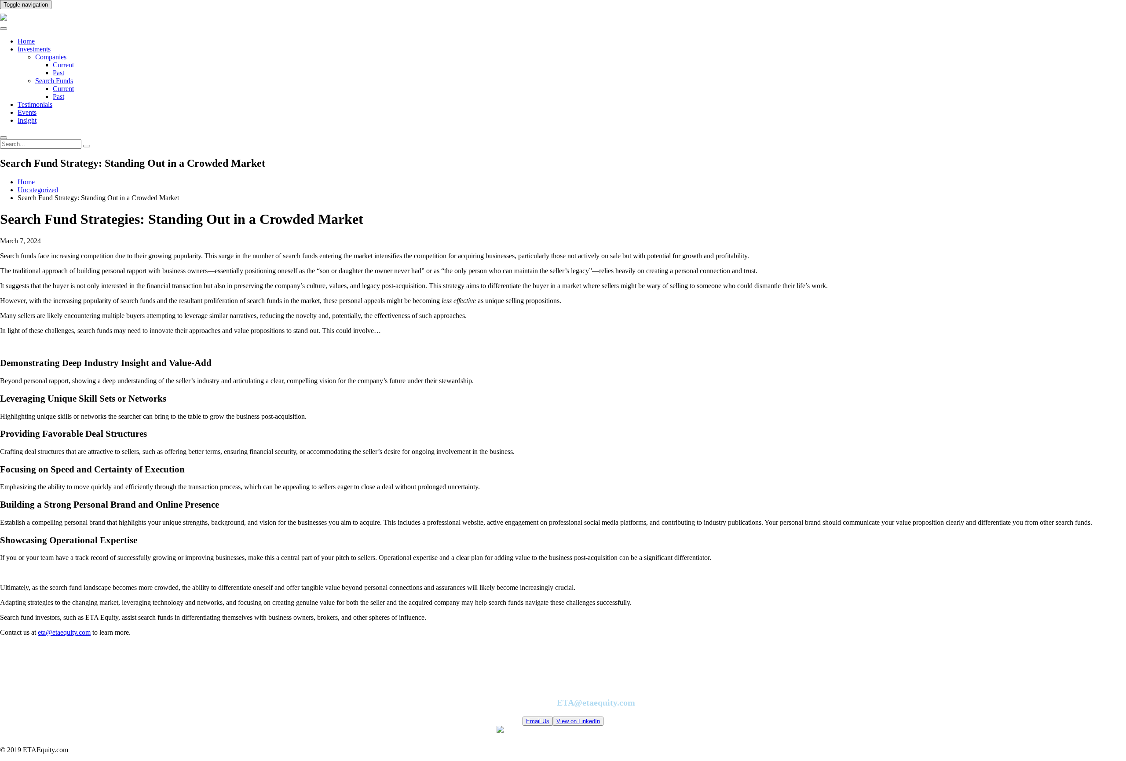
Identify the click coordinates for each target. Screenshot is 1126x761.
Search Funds (54, 80)
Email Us (537, 721)
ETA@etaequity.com (596, 702)
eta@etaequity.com (64, 632)
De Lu (643, 730)
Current (63, 65)
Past (58, 73)
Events (27, 112)
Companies (50, 57)
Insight (27, 120)
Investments (34, 49)
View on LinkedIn (578, 721)
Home (26, 41)
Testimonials (35, 104)
